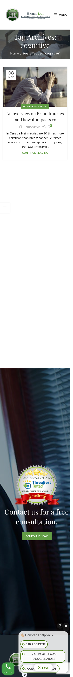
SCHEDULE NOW (37, 536)
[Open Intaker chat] (24, 675)
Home (14, 53)
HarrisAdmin (31, 127)
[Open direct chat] (60, 626)
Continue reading (35, 152)
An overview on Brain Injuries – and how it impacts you (35, 117)
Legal (43, 106)
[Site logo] (28, 14)
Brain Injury (31, 106)
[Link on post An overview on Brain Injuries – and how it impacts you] (35, 87)
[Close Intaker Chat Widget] (66, 627)
